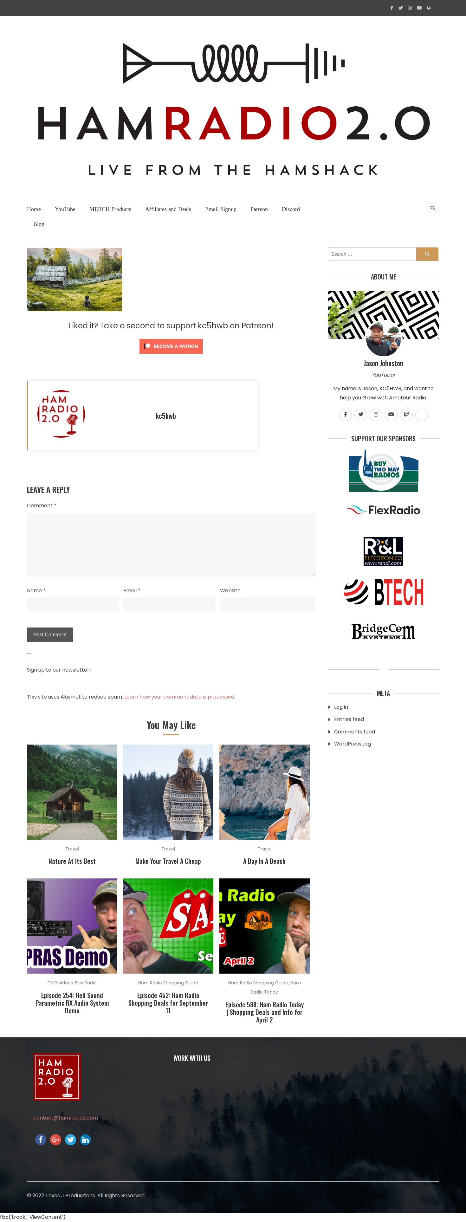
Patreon (259, 209)
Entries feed (349, 719)
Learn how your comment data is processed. (179, 696)
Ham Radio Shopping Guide (168, 983)
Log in (341, 707)
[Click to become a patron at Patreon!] (171, 355)
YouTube (65, 209)
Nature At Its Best (72, 861)
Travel (72, 849)
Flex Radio (86, 983)
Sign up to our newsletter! (59, 669)
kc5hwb (166, 416)
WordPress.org (352, 743)
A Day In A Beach (264, 861)
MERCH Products (110, 209)
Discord (291, 209)
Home (34, 209)
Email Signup (220, 209)
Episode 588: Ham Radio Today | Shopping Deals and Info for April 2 (264, 1012)
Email (131, 590)
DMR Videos (60, 983)
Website (230, 590)
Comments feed (354, 731)
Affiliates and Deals (168, 209)
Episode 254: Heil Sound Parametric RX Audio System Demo (72, 1002)
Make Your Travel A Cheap (168, 861)
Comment (41, 505)
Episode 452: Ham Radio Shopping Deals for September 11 (168, 1002)
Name (36, 590)
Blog (38, 224)
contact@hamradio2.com (65, 1117)
